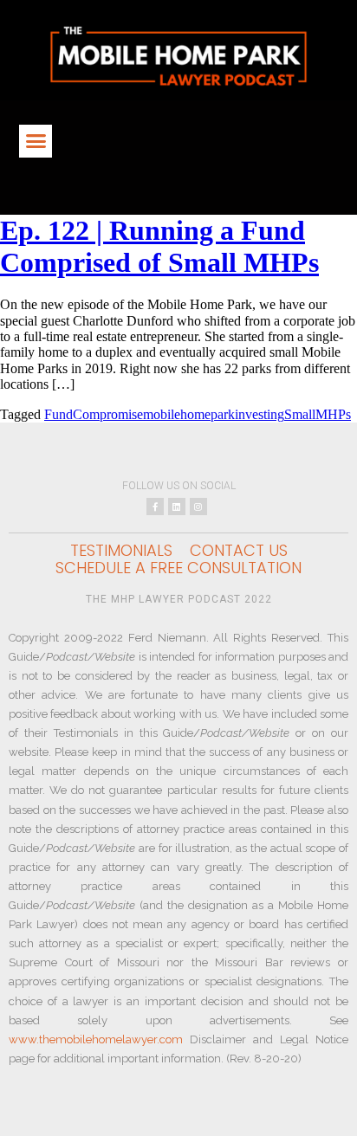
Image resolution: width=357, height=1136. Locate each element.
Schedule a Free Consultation (178, 568)
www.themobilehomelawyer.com (96, 1039)
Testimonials (121, 550)
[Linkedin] (176, 506)
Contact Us (239, 550)
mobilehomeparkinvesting (213, 414)
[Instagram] (198, 506)
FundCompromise (93, 414)
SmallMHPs (317, 414)
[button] (35, 141)
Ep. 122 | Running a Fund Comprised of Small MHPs (159, 246)
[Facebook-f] (155, 506)
